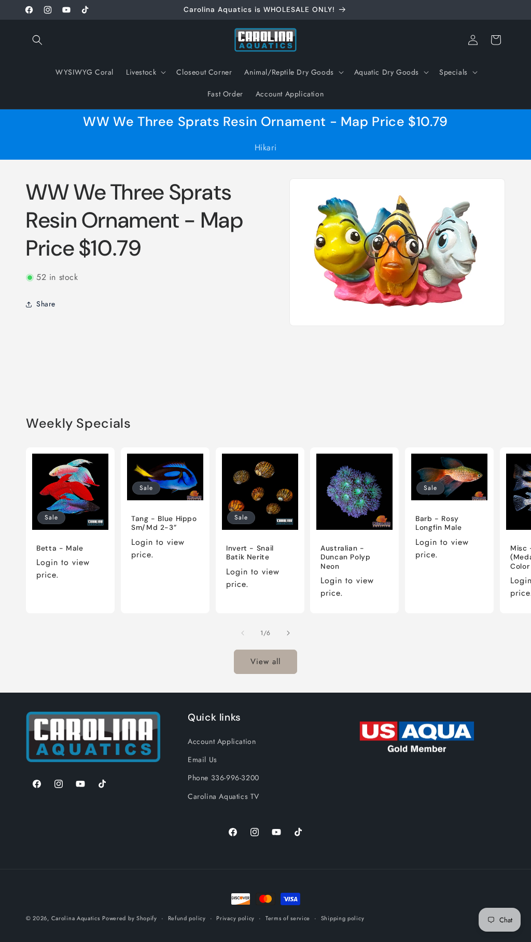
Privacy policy (235, 918)
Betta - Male (59, 548)
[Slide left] (242, 633)
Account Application (222, 741)
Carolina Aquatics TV (223, 796)
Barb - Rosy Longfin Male (438, 523)
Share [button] (45, 304)
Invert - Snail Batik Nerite (250, 553)
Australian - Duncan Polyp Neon (345, 557)
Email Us (202, 759)
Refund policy (187, 918)
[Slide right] (288, 633)
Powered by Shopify (129, 918)
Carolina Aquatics (75, 918)
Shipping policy (343, 918)
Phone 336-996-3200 (223, 777)
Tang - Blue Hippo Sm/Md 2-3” (164, 523)
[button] (37, 40)
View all (265, 661)
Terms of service (288, 918)
